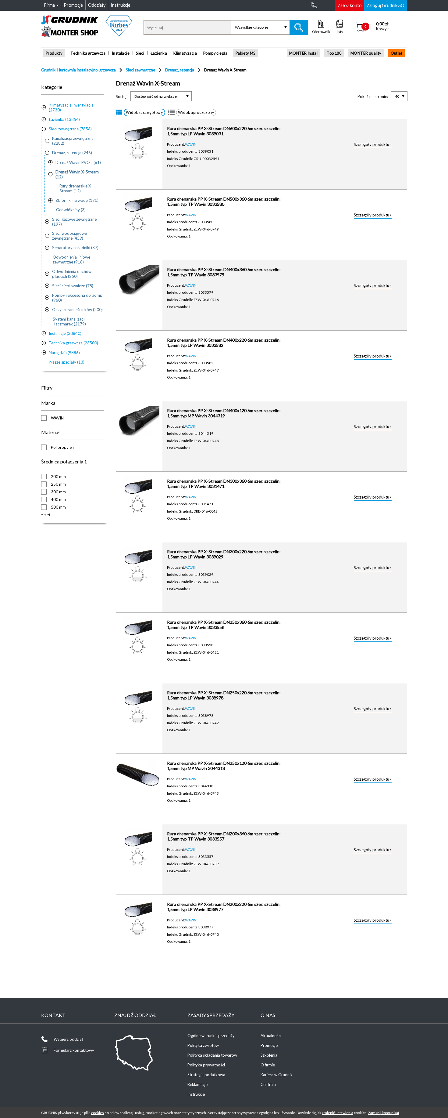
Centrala (268, 1084)
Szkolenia (269, 1055)
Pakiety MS (245, 53)
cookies (97, 1112)
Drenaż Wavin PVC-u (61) (78, 162)
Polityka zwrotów (203, 1045)
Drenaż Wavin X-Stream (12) (77, 174)
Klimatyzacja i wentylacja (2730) (71, 107)
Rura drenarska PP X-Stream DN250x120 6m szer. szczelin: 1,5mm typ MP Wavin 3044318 (224, 765)
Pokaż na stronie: (372, 96)
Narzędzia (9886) (64, 352)
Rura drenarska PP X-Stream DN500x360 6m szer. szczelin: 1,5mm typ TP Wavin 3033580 (224, 201)
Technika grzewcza (87, 53)
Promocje (269, 1045)
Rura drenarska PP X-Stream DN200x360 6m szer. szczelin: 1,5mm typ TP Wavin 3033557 (224, 836)
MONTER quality (366, 53)
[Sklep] (86, 34)
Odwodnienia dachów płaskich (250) (71, 274)
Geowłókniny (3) (71, 209)
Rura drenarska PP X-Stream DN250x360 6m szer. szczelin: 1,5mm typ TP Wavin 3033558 (224, 624)
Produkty (54, 53)
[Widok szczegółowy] (119, 112)
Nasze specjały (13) (66, 362)
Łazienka (159, 53)
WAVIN (191, 144)
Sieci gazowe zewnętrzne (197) (74, 222)
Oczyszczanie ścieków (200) (77, 309)
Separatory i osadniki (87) (75, 247)
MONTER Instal (303, 53)
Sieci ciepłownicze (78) (72, 285)
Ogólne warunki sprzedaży (211, 1035)
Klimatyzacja (185, 53)
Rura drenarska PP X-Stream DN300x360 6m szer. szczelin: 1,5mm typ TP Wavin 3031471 (224, 483)
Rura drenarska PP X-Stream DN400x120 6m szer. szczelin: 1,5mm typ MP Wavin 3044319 (224, 413)
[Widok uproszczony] (171, 112)
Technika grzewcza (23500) (73, 342)
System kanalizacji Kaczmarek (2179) (69, 321)
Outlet (396, 53)
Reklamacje (197, 1084)
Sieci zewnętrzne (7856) (70, 128)
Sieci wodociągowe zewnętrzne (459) (69, 236)
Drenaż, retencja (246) (72, 152)
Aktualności (271, 1035)
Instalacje (121, 53)
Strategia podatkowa (206, 1074)
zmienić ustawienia (337, 1112)
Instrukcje (196, 1094)
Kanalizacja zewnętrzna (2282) (73, 141)
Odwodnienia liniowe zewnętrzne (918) (71, 259)
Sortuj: (121, 96)
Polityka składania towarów (212, 1055)
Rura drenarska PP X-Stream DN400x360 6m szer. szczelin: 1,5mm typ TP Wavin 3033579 (224, 272)
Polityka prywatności (206, 1064)
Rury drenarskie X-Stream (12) (76, 188)
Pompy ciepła (215, 53)
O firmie (268, 1064)
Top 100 (334, 53)
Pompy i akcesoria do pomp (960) (77, 298)
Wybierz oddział (68, 1039)
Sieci (140, 53)
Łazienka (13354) (64, 119)
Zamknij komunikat (383, 1112)
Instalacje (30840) (65, 333)
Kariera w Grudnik (277, 1074)
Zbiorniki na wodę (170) (76, 200)
